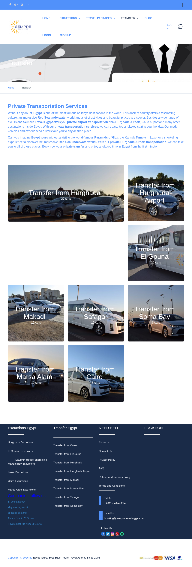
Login (46, 35)
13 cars (156, 262)
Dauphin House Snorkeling (31, 459)
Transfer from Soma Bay (154, 313)
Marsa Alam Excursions (22, 489)
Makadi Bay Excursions (21, 463)
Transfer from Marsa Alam (34, 373)
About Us (104, 442)
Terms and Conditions (112, 485)
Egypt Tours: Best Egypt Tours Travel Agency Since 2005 (66, 557)
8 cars (96, 382)
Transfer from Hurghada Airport (154, 192)
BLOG (148, 18)
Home (11, 87)
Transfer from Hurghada (64, 193)
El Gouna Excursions (20, 451)
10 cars (36, 382)
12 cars (36, 322)
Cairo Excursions (18, 480)
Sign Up (65, 35)
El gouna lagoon (16, 501)
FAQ (101, 468)
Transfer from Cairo (94, 373)
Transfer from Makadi (34, 313)
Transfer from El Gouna (154, 252)
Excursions (68, 18)
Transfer (128, 18)
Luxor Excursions (18, 472)
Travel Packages (99, 18)
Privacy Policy (107, 459)
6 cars (156, 322)
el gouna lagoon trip (18, 507)
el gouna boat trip (17, 512)
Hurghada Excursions (20, 442)
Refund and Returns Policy (114, 476)
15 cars (156, 206)
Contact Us (105, 451)
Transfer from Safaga (94, 313)
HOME (46, 18)
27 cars (66, 198)
